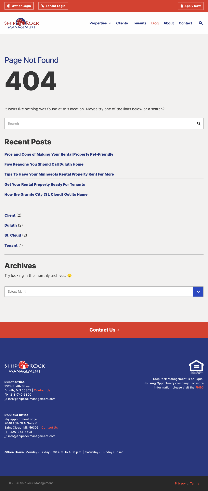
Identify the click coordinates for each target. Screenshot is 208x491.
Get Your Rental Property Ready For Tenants (44, 184)
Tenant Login (55, 6)
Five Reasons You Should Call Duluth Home (43, 164)
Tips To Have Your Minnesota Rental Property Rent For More (59, 174)
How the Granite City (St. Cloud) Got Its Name (46, 194)
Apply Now (192, 6)
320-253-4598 (21, 431)
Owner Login (21, 6)
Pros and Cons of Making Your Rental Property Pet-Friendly (58, 154)
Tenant (10, 245)
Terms (194, 483)
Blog (155, 23)
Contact (185, 23)
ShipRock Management (36, 483)
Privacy (180, 483)
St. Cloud (12, 235)
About (169, 23)
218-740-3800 (20, 394)
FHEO (199, 387)
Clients (122, 23)
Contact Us (102, 330)
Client (9, 215)
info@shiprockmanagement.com (32, 398)
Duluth (10, 225)
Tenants (139, 23)
